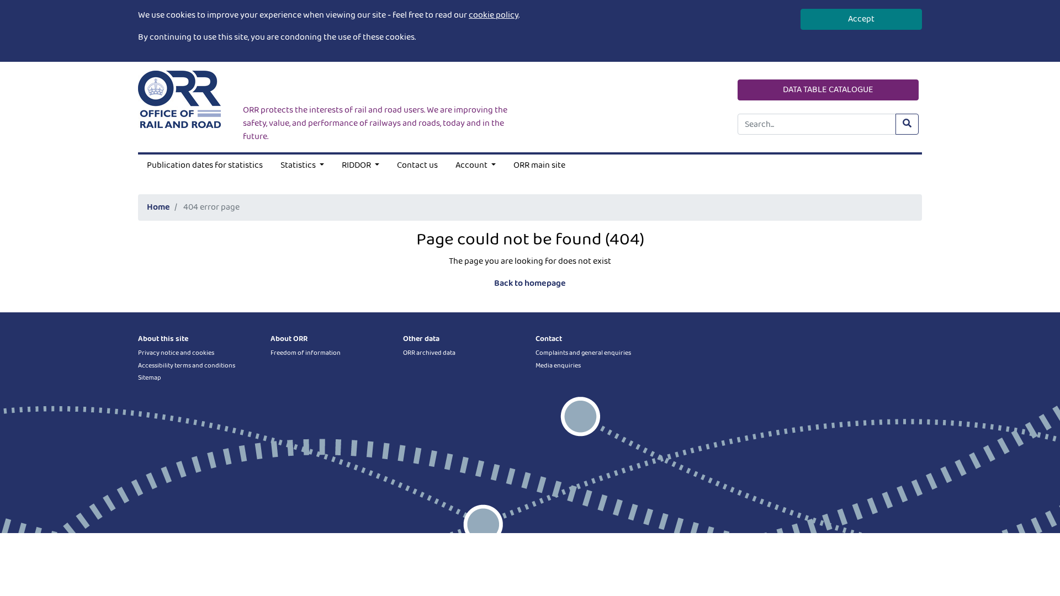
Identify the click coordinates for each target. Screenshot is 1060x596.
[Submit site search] (907, 124)
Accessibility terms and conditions (186, 365)
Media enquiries (558, 365)
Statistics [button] (298, 165)
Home (158, 207)
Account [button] (472, 165)
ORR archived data (429, 353)
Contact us (417, 165)
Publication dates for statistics (205, 165)
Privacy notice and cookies (176, 353)
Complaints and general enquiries (583, 353)
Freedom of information (306, 353)
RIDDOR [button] (357, 165)
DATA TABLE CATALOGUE (828, 90)
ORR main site (539, 165)
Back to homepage (530, 283)
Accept (861, 19)
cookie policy (493, 15)
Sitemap (149, 377)
